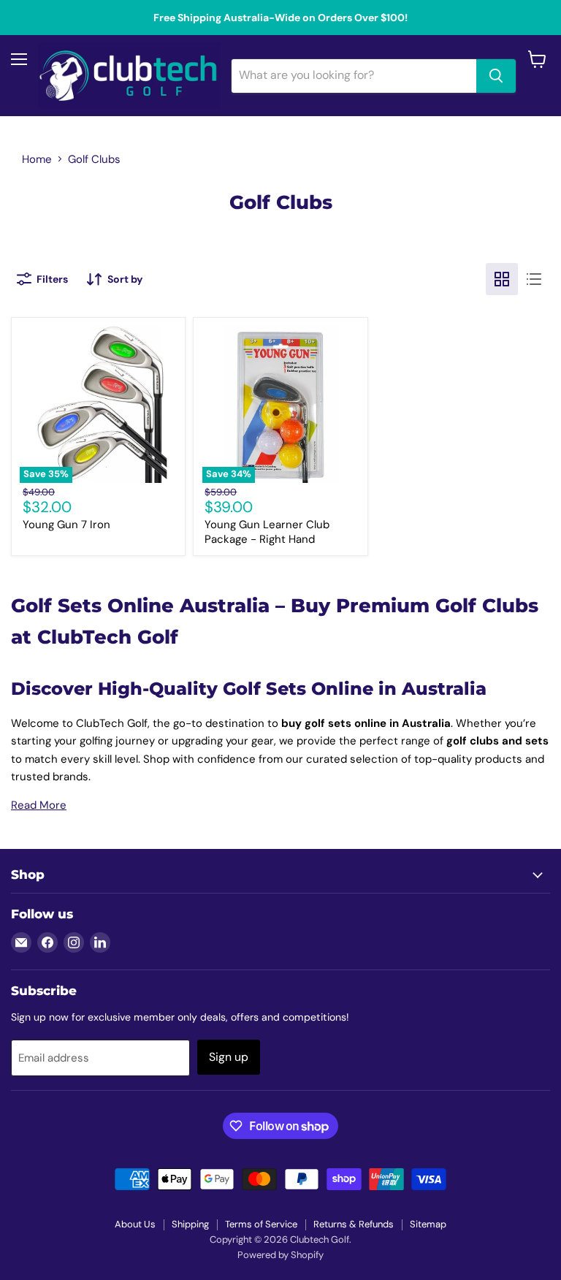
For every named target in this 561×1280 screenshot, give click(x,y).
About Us (135, 1224)
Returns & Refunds (353, 1224)
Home (37, 159)
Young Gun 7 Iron (66, 524)
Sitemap (428, 1224)
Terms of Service (261, 1224)
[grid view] (502, 279)
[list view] (534, 279)
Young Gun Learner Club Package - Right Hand (267, 531)
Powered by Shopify (280, 1255)
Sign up (228, 1056)
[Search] (496, 76)
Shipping (190, 1224)
